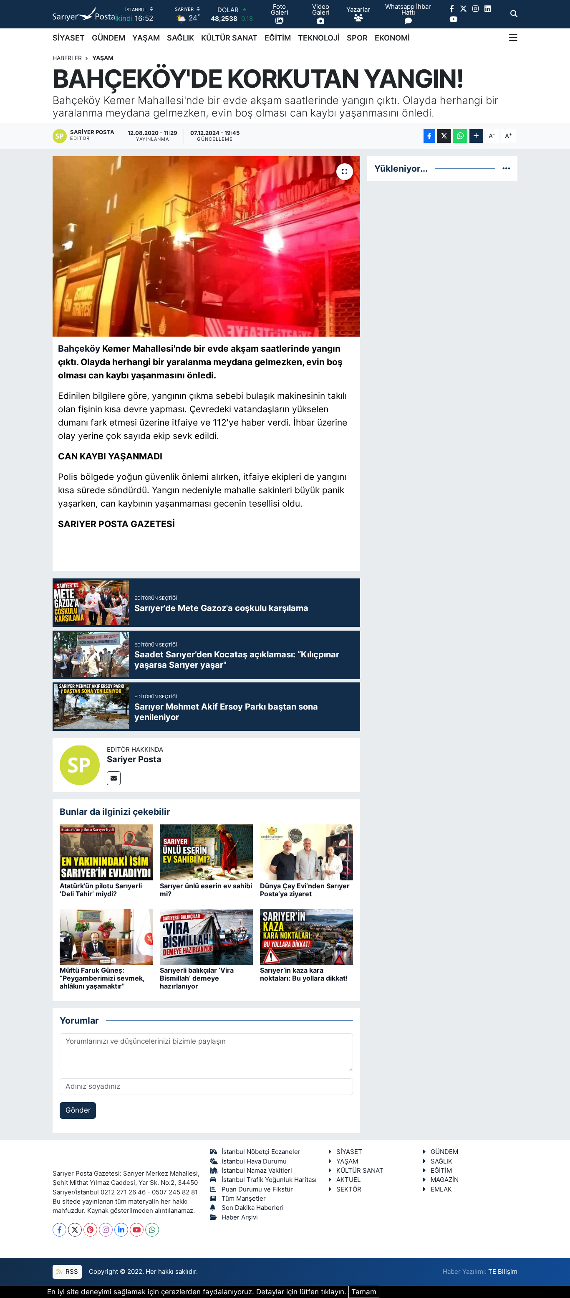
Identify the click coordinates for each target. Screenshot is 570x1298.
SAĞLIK (180, 37)
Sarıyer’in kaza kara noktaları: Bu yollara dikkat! (304, 974)
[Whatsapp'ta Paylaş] (460, 136)
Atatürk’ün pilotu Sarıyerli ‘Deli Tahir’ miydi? (101, 890)
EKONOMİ (392, 37)
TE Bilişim (502, 1271)
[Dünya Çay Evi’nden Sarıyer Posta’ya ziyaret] (306, 851)
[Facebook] (59, 1230)
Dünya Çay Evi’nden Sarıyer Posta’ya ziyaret (305, 890)
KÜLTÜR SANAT (229, 37)
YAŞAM (146, 37)
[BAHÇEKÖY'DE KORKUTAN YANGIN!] (206, 246)
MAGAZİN (445, 1180)
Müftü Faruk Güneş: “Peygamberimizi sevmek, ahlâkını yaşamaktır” (102, 978)
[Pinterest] (90, 1230)
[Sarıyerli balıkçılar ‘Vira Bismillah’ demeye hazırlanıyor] (206, 936)
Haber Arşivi (240, 1217)
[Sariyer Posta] (80, 765)
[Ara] (513, 14)
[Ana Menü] (513, 37)
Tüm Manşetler (244, 1198)
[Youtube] (137, 1230)
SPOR (357, 37)
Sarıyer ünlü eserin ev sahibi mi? (206, 890)
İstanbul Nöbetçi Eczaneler (261, 1152)
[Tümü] (506, 168)
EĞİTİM (278, 37)
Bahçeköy (79, 348)
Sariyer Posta (134, 759)
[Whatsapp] (152, 1230)
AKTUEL (348, 1180)
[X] (75, 1230)
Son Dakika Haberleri (253, 1208)
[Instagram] (106, 1230)
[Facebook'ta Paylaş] (429, 136)
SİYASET (69, 37)
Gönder (78, 1110)
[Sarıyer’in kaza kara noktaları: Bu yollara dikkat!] (306, 936)
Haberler (67, 57)
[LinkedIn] (121, 1230)
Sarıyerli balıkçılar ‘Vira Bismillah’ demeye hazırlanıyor (197, 978)
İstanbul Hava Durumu (254, 1161)
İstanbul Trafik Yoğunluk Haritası (269, 1180)
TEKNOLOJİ (319, 37)
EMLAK (441, 1189)
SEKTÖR (348, 1189)
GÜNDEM (108, 37)
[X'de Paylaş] (444, 136)
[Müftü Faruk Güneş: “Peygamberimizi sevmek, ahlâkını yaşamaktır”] (106, 936)
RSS (71, 1271)
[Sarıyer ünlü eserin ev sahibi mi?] (206, 851)
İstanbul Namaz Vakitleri (257, 1170)
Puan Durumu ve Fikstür (257, 1189)
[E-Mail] (114, 778)
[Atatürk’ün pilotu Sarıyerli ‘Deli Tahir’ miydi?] (106, 851)
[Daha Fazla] (476, 136)
